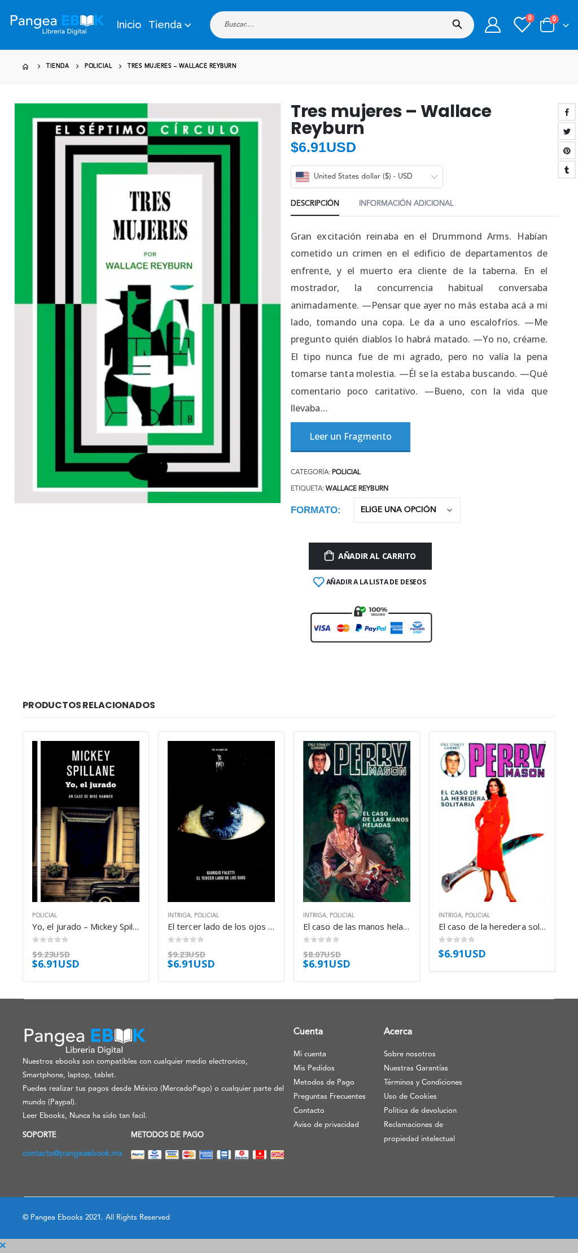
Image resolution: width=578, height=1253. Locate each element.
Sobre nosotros (410, 1054)
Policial (346, 472)
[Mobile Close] (3, 1246)
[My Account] (492, 24)
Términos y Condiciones (423, 1082)
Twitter (567, 131)
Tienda (165, 25)
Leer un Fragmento (350, 436)
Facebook (567, 112)
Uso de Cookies (410, 1096)
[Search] (459, 21)
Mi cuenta (310, 1054)
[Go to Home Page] (26, 66)
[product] (85, 821)
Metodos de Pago (324, 1082)
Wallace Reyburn (357, 488)
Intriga (179, 915)
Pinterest (567, 150)
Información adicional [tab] (406, 203)
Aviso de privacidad (326, 1125)
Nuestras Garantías (416, 1068)
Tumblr (567, 170)
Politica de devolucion (420, 1111)
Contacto (309, 1111)
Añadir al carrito (377, 555)
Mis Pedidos (314, 1068)
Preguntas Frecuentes (330, 1096)
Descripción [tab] (315, 203)
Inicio (128, 25)
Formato (314, 510)
